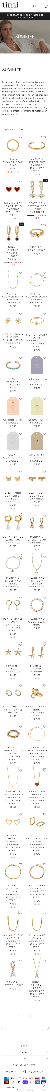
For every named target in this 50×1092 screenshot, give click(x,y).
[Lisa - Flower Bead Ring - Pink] (12, 172)
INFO (24, 1052)
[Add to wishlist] (20, 138)
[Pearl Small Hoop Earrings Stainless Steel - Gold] (12, 638)
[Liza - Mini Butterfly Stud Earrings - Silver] (15, 509)
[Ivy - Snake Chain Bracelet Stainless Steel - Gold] (35, 904)
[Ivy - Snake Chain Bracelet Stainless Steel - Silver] (38, 904)
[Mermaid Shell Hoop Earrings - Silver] (38, 550)
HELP (24, 1046)
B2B (24, 1059)
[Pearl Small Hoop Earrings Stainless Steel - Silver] (15, 638)
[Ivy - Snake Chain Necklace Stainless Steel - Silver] (38, 954)
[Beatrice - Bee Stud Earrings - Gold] (35, 506)
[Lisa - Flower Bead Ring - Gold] (8, 172)
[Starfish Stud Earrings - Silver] (15, 679)
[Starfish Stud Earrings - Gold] (12, 679)
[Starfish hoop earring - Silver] (38, 679)
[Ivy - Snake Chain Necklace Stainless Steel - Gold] (35, 954)
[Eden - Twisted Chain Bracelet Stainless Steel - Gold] (12, 907)
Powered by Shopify (25, 1090)
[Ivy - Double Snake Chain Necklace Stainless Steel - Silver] (15, 954)
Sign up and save (24, 1065)
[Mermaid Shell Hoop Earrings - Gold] (35, 550)
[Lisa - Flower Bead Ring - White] (15, 172)
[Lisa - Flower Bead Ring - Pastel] (18, 172)
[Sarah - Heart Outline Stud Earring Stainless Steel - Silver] (15, 857)
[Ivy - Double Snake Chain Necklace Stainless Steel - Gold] (12, 954)
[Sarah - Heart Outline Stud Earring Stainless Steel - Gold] (12, 857)
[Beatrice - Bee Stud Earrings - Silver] (38, 506)
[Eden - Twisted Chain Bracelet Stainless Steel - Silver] (15, 907)
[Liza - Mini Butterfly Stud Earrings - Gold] (12, 509)
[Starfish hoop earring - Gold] (35, 679)
